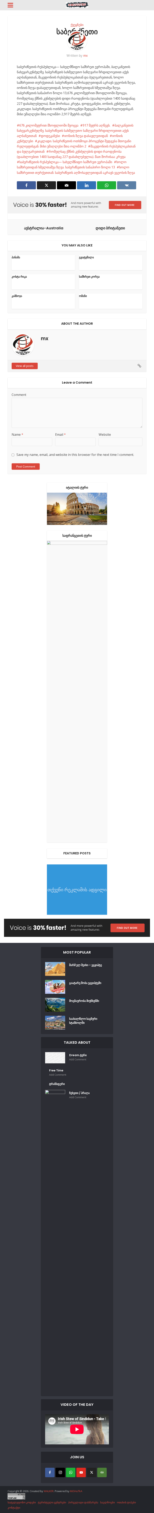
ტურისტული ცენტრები (52, 1502)
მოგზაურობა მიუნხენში (84, 1001)
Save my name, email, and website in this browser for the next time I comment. (75, 454)
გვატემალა (86, 257)
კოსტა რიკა (19, 277)
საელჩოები (107, 1502)
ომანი (83, 296)
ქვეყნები (77, 25)
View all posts (24, 366)
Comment (19, 394)
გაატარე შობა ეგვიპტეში (85, 983)
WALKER (49, 1491)
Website (105, 434)
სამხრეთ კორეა (89, 277)
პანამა (16, 257)
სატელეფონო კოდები (22, 1502)
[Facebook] (50, 1472)
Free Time (56, 1070)
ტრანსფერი (57, 1084)
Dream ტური (78, 1055)
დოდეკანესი (50, 136)
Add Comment (77, 1059)
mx (85, 55)
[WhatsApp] (70, 1472)
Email (60, 434)
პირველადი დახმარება (83, 1502)
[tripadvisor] (102, 1472)
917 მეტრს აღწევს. (96, 125)
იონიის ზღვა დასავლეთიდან (86, 136)
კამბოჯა (17, 296)
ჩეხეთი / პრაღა (79, 1093)
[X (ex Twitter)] (91, 1472)
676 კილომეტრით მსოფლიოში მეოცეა (48, 125)
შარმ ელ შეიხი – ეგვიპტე (85, 965)
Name (17, 434)
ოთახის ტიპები (126, 1502)
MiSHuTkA (76, 1491)
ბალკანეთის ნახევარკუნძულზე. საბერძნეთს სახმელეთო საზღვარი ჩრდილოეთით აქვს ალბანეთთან (75, 130)
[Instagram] (60, 1472)
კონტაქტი (14, 1507)
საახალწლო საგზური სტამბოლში (83, 1021)
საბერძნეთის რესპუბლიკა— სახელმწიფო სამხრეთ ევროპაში (65, 162)
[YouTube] (81, 1472)
